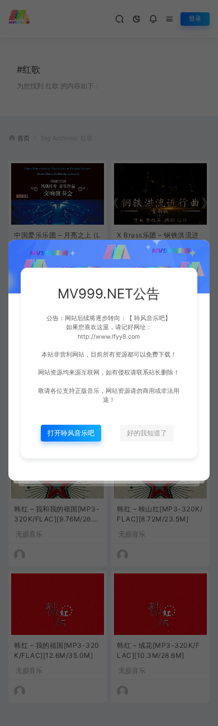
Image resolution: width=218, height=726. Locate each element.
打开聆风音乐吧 (71, 433)
